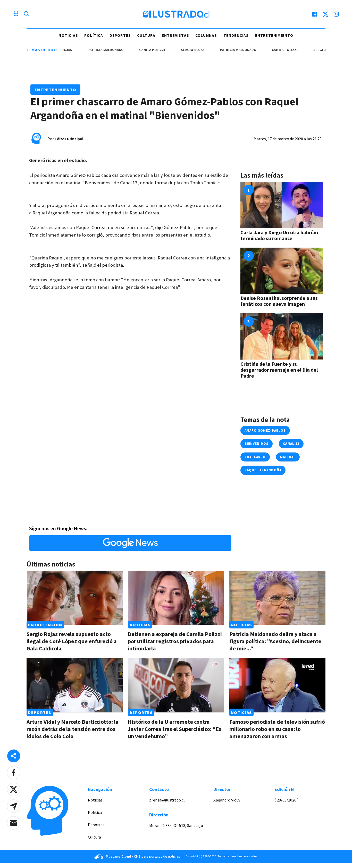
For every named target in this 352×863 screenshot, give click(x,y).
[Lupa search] (26, 14)
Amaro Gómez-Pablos (265, 430)
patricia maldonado (92, 50)
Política (93, 35)
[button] (13, 772)
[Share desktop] (13, 755)
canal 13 (291, 443)
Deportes (120, 35)
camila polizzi (138, 50)
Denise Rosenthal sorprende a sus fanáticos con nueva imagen (279, 301)
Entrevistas (175, 35)
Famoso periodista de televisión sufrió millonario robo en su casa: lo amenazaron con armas (277, 729)
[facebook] (314, 14)
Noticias (68, 35)
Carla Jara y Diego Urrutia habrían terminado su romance (279, 235)
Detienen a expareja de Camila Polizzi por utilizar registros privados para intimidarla (175, 641)
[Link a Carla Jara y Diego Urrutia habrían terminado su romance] (281, 205)
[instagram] (336, 14)
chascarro (255, 457)
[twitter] (325, 14)
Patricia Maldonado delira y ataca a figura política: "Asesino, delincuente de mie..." (275, 641)
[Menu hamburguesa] (16, 14)
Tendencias (236, 35)
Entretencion (45, 624)
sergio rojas (179, 50)
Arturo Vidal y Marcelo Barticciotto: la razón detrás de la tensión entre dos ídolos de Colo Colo (73, 729)
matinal (287, 457)
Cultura (146, 35)
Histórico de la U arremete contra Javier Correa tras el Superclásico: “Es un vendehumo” (174, 729)
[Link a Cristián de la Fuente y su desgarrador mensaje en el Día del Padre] (281, 336)
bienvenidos (257, 443)
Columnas (206, 35)
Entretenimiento (274, 35)
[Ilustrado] (176, 14)
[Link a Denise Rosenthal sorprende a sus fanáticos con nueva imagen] (281, 271)
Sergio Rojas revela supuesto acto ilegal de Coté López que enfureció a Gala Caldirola (72, 641)
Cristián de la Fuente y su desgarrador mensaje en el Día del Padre (279, 370)
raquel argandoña (263, 470)
